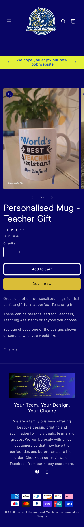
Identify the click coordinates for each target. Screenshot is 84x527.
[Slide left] (32, 197)
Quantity (9, 243)
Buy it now (42, 284)
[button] (9, 21)
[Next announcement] (76, 62)
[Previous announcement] (8, 62)
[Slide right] (52, 197)
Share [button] (13, 349)
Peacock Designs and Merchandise (40, 512)
